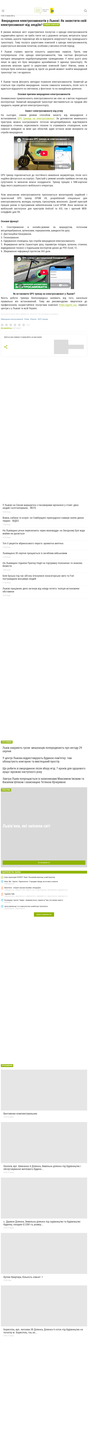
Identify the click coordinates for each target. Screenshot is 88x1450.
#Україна (33, 319)
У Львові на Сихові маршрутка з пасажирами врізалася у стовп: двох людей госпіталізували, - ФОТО (41, 507)
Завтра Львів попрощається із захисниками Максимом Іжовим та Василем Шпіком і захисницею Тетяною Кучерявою (43, 780)
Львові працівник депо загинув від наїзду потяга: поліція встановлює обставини (41, 590)
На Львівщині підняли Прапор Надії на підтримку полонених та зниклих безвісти (42, 565)
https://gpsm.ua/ (68, 304)
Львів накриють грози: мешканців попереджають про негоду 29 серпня (42, 749)
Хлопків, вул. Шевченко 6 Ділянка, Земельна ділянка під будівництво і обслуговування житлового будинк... (42, 1168)
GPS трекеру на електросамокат (35, 118)
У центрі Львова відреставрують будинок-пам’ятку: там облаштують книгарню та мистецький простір (37, 759)
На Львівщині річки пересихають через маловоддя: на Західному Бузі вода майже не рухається (44, 532)
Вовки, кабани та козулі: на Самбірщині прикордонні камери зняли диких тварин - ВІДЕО (43, 519)
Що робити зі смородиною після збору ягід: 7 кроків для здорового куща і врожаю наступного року (44, 770)
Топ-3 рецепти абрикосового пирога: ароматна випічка (33, 543)
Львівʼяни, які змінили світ (26, 825)
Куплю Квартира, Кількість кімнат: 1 (23, 1277)
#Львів (26, 319)
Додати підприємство (44, 914)
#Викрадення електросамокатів (12, 319)
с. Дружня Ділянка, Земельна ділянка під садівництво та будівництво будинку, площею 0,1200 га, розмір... (41, 1223)
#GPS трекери (43, 319)
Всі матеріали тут (44, 863)
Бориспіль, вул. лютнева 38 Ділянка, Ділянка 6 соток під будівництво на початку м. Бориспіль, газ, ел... (43, 1331)
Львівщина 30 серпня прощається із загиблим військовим (35, 553)
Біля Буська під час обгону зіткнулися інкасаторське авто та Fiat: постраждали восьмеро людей (38, 577)
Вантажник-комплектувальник (20, 1113)
